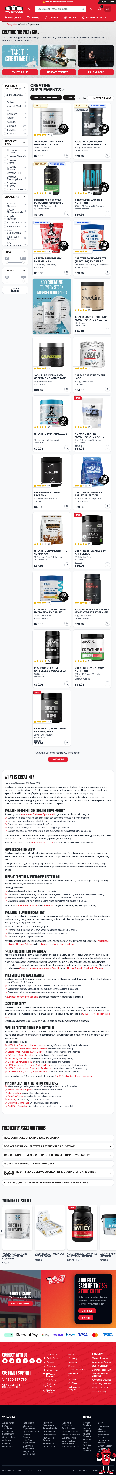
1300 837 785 (16, 1379)
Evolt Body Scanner (101, 1383)
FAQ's (71, 1354)
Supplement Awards (101, 1362)
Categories (12, 24)
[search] (82, 9)
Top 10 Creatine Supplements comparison (74, 1076)
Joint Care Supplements (29, 1441)
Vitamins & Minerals (71, 1434)
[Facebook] (5, 1360)
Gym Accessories (31, 1431)
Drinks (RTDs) (8, 1446)
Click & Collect (14, 1093)
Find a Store (52, 1358)
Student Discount (100, 1366)
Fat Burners (28, 1422)
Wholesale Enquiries (101, 1379)
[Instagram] (11, 1360)
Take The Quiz (20, 72)
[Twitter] (25, 1360)
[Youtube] (18, 1360)
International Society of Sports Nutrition (39, 814)
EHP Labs (87, 1439)
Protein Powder (50, 1428)
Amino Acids (8, 1422)
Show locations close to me (16, 95)
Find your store (20, 1303)
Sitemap (110, 1470)
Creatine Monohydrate (26, 905)
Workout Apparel (70, 1431)
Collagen (6, 1440)
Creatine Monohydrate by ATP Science (26, 1051)
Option (8, 1246)
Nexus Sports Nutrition (104, 1441)
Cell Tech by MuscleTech (20, 1061)
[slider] (7, 262)
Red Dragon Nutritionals (103, 1450)
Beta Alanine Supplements (8, 1432)
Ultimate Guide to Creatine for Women (85, 968)
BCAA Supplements (8, 1427)
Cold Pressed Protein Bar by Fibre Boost (49, 1255)
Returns (72, 1366)
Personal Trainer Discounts (100, 1374)
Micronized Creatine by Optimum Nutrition (27, 1048)
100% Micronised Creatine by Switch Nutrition (29, 1065)
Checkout (51, 1366)
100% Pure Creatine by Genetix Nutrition (26, 1045)
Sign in (85, 1317)
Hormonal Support (27, 1435)
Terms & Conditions (81, 1470)
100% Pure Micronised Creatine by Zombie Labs (30, 1068)
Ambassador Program (74, 1388)
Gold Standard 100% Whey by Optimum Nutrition (82, 1255)
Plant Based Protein (48, 1439)
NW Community (99, 1391)
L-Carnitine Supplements (29, 1447)
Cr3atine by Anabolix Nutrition (21, 1055)
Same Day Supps (100, 1387)
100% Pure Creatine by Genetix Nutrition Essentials (14, 1256)
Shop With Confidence (18, 1102)
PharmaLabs (103, 1426)
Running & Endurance (67, 1423)
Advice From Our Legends (20, 1089)
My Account (52, 1370)
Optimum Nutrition (87, 1429)
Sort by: (82, 98)
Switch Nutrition (105, 1446)
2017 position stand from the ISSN (22, 996)
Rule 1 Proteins (87, 1443)
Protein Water (49, 1434)
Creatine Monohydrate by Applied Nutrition (28, 1071)
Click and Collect (51, 1385)
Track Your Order (76, 1369)
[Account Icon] (91, 9)
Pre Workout (49, 1446)
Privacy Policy (98, 1470)
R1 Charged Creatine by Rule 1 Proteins (55, 944)
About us (72, 1379)
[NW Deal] (20, 56)
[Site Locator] (29, 9)
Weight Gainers (69, 1438)
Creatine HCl (48, 905)
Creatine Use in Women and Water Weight (39, 968)
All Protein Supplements (49, 1423)
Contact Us (52, 1354)
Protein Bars (48, 1443)
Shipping (12, 1099)
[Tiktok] (39, 1360)
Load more (58, 759)
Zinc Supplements (70, 1446)
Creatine (6, 1443)
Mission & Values (100, 1358)
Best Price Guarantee (18, 1106)
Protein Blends (49, 1431)
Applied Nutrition (87, 1449)
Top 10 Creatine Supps (46, 97)
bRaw (100, 1422)
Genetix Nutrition (87, 1423)
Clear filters (15, 289)
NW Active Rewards (51, 1375)
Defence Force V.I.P (101, 1369)
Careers (50, 1362)
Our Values (73, 1383)
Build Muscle (96, 72)
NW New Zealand (50, 1391)
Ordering (72, 1358)
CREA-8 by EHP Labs (17, 1058)
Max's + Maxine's (102, 1430)
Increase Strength (58, 72)
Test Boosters (68, 1428)
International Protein (103, 1435)
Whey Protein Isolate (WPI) (68, 1442)
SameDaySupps (15, 1096)
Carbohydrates (9, 1437)
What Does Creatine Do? (42, 842)
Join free (87, 1310)
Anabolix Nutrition (87, 1435)
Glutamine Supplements (29, 1427)
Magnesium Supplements (29, 1452)
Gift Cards (51, 1380)
